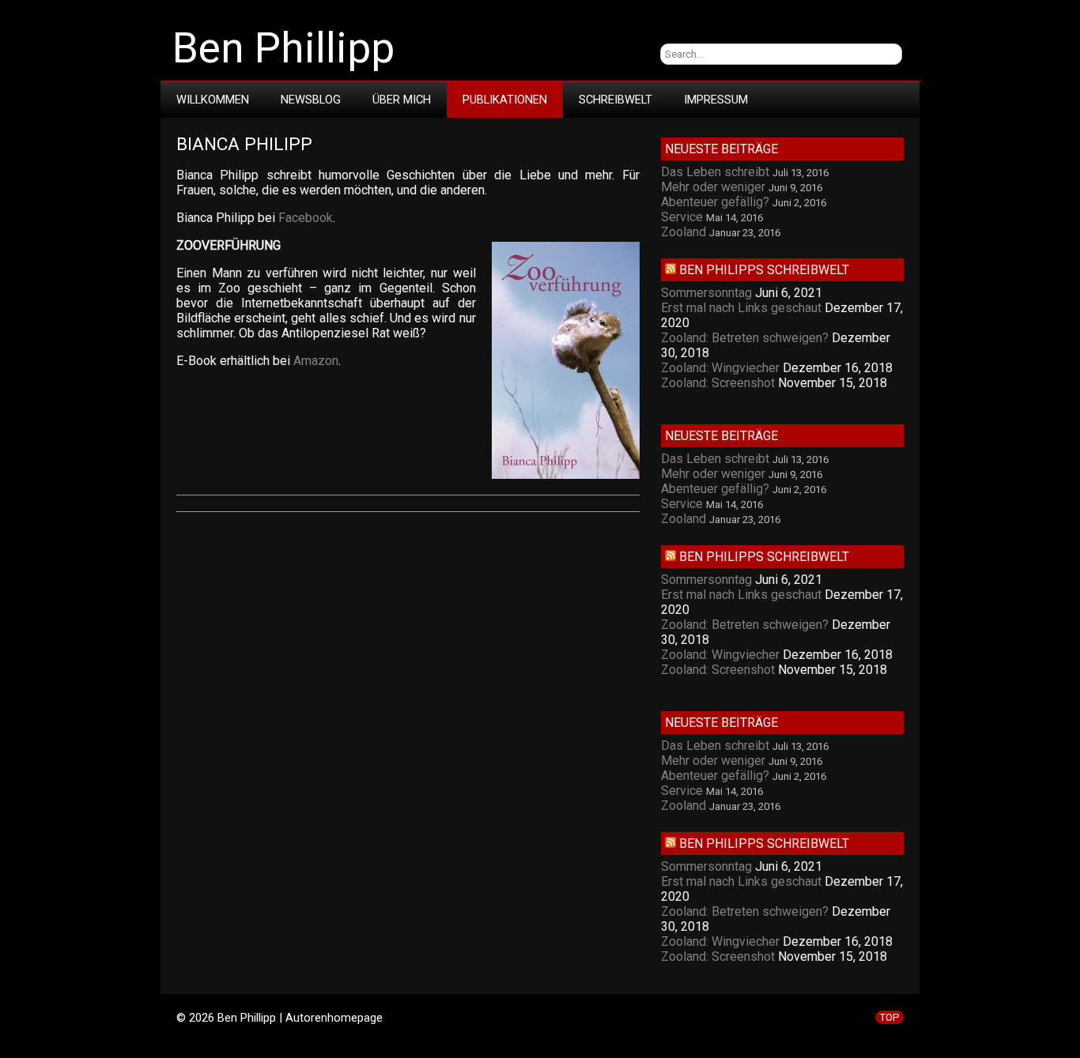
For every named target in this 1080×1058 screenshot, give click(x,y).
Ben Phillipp (283, 48)
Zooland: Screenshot (718, 382)
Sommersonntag (706, 292)
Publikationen (505, 99)
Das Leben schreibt (715, 171)
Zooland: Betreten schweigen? (745, 337)
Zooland (683, 231)
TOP (889, 1017)
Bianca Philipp (244, 144)
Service (682, 216)
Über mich (401, 99)
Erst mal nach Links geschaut (741, 307)
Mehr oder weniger (713, 186)
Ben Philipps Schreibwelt (764, 269)
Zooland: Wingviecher (720, 367)
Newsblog (311, 99)
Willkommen (212, 99)
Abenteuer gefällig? (715, 201)
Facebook (305, 217)
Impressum (716, 99)
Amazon (315, 360)
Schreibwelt (615, 99)
